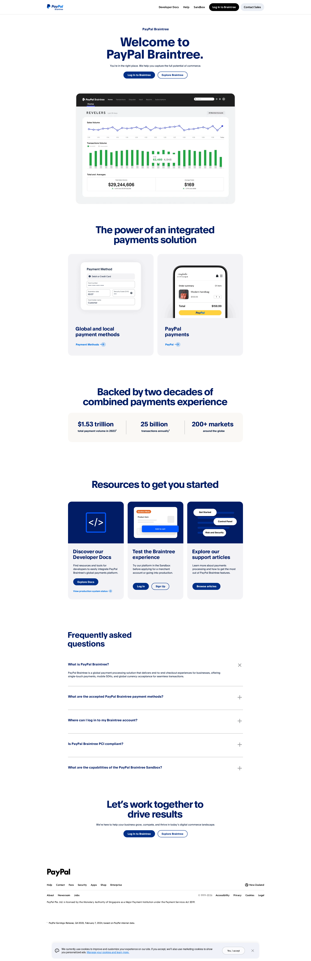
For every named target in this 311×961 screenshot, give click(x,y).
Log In (141, 586)
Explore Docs (85, 582)
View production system (90, 591)
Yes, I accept (233, 950)
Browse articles (206, 586)
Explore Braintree (172, 75)
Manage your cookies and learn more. (108, 952)
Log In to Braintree (139, 75)
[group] (111, 305)
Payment (87, 344)
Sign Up (160, 586)
